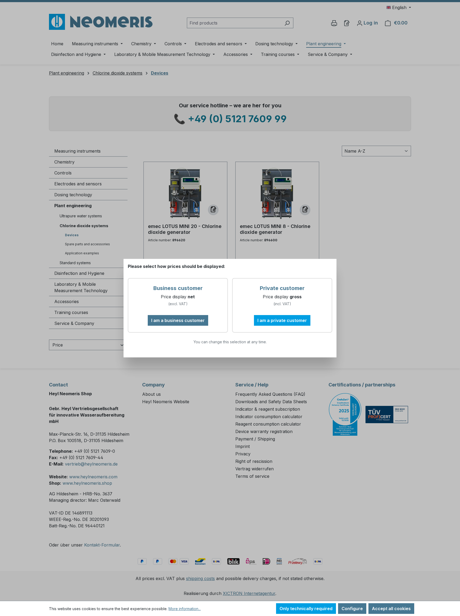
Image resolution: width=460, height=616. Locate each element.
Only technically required (306, 608)
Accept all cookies (391, 608)
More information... (185, 608)
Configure (352, 608)
